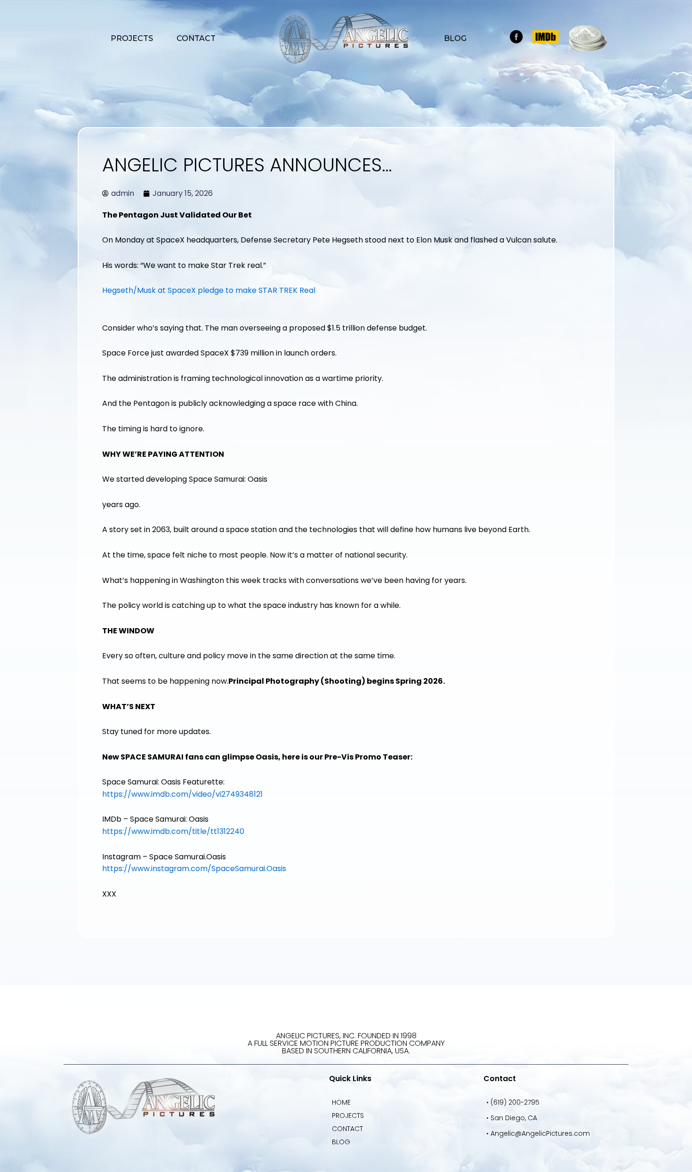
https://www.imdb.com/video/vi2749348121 (182, 794)
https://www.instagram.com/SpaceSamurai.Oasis (194, 868)
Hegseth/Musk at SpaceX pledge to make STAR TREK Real (208, 290)
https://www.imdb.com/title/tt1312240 (173, 831)
